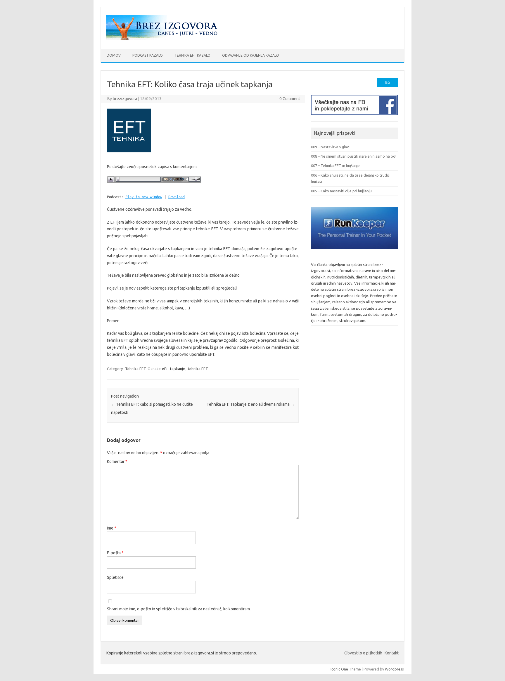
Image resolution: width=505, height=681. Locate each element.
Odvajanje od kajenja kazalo (250, 55)
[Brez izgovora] (163, 38)
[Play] (154, 185)
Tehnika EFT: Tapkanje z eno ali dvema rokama (251, 404)
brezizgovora (125, 98)
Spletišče (115, 577)
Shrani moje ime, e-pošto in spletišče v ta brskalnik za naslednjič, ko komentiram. (179, 609)
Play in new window (143, 197)
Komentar (117, 461)
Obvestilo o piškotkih (363, 653)
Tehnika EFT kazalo (192, 55)
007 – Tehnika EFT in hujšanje (335, 165)
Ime (111, 528)
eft (164, 369)
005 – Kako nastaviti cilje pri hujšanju (341, 191)
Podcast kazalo (147, 55)
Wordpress (394, 669)
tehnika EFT (198, 369)
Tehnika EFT (135, 369)
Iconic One (339, 669)
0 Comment (289, 98)
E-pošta (115, 553)
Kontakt (392, 653)
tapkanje (177, 369)
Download (176, 197)
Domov (114, 55)
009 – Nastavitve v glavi (330, 147)
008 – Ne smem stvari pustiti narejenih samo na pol (353, 156)
